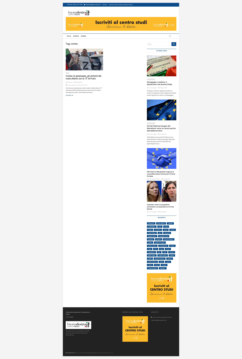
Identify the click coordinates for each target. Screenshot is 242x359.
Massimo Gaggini (152, 87)
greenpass (74, 85)
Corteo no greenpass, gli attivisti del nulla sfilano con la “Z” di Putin (83, 77)
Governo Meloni (168, 239)
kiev (155, 249)
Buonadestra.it (70, 353)
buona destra (161, 223)
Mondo (83, 36)
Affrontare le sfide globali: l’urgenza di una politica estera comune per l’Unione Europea (161, 174)
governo (158, 239)
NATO (150, 258)
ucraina (164, 265)
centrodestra (151, 226)
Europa (76, 36)
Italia (69, 36)
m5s (165, 252)
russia (168, 262)
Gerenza (104, 4)
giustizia (150, 239)
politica (170, 258)
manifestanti (80, 85)
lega (161, 249)
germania (167, 233)
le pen (167, 249)
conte (166, 226)
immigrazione (163, 246)
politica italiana (152, 262)
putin (86, 85)
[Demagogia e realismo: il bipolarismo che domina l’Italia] (161, 66)
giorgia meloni (152, 236)
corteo (69, 85)
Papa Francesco (159, 258)
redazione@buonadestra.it (93, 4)
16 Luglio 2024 (166, 179)
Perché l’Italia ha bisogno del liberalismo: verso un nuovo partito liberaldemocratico (161, 128)
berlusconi (151, 223)
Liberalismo (151, 252)
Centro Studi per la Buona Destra (162, 317)
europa (172, 230)
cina (160, 226)
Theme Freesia (86, 353)
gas (160, 233)
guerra (150, 242)
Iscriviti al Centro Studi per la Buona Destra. (121, 4)
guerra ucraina (152, 246)
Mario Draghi (151, 255)
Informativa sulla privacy (73, 312)
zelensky (162, 268)
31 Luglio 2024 (162, 134)
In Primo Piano (151, 79)
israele (172, 246)
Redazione (70, 82)
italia (149, 249)
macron (172, 252)
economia (158, 230)
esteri (165, 230)
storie (156, 265)
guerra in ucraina (159, 242)
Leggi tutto (71, 95)
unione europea (152, 268)
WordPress (94, 353)
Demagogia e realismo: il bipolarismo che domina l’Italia (159, 83)
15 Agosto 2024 (163, 87)
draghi (150, 230)
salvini (150, 265)
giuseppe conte (163, 236)
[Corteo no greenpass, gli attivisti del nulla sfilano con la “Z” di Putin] (84, 59)
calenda (170, 223)
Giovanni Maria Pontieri (154, 179)
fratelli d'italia (151, 233)
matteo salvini (162, 255)
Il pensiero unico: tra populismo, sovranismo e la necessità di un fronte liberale (160, 207)
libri (159, 252)
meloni (172, 255)
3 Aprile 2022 (78, 82)
